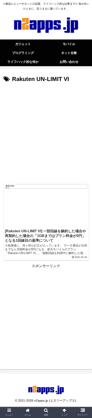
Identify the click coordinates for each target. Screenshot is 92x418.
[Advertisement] (46, 132)
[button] (83, 373)
